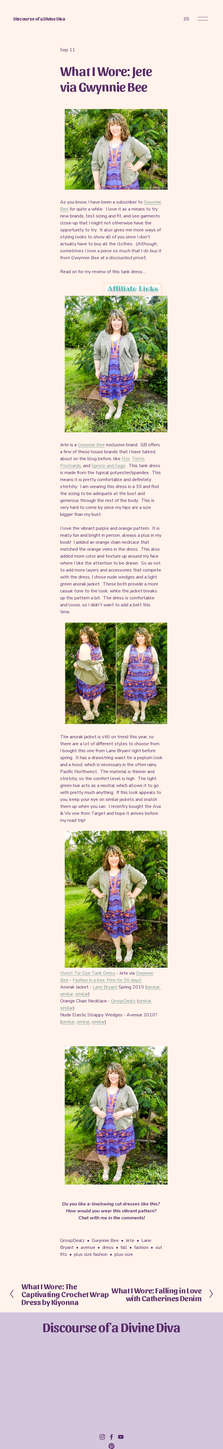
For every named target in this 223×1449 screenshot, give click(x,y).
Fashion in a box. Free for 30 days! (107, 980)
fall (124, 1247)
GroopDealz (123, 1001)
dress (108, 1247)
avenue (88, 1247)
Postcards (70, 466)
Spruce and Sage (108, 466)
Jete (130, 1240)
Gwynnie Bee (91, 445)
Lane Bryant (105, 987)
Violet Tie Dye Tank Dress (87, 973)
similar (66, 994)
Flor (126, 459)
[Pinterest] (111, 1446)
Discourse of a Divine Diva (39, 18)
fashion (141, 1247)
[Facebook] (111, 1437)
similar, (154, 987)
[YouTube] (121, 1437)
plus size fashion (90, 1254)
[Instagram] (102, 1437)
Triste (138, 459)
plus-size (123, 1254)
